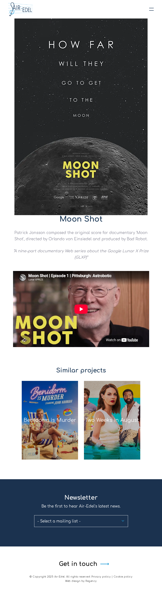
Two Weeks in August (112, 420)
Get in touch (78, 564)
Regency (91, 581)
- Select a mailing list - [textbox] (59, 521)
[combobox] (81, 521)
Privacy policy (101, 576)
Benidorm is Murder (50, 420)
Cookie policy (123, 576)
